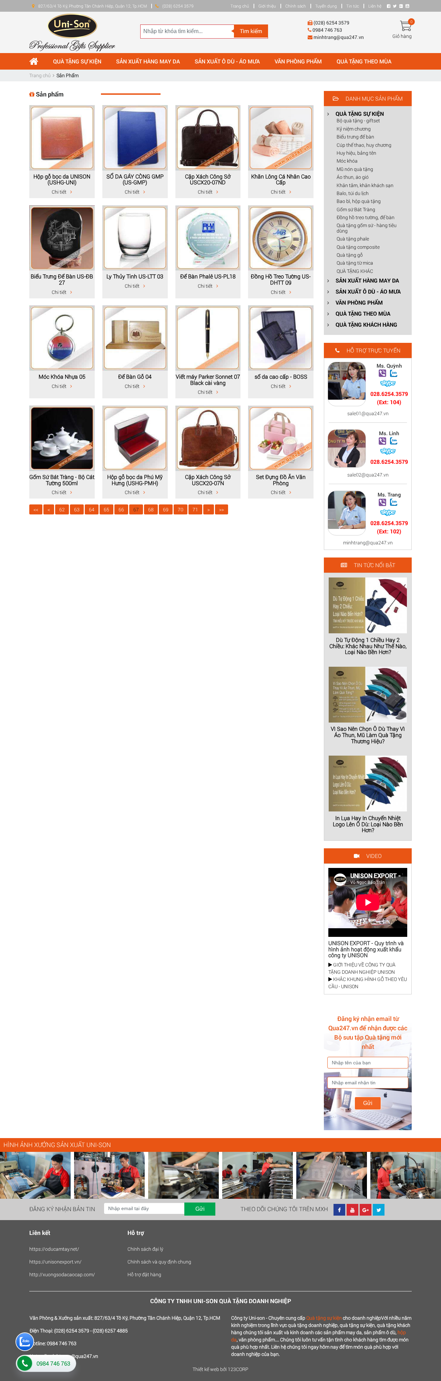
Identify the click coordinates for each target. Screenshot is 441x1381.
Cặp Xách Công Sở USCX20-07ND (207, 179)
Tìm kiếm (251, 30)
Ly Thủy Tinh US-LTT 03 (134, 276)
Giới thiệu (267, 6)
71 (195, 509)
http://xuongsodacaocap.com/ (62, 1274)
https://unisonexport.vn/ (55, 1261)
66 (121, 509)
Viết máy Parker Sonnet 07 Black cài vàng (208, 379)
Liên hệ (374, 6)
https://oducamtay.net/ (54, 1249)
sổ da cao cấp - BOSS (281, 376)
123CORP (238, 1369)
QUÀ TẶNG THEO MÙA (364, 61)
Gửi (367, 1103)
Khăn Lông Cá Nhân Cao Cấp (281, 179)
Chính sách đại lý (145, 1249)
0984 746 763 (53, 1363)
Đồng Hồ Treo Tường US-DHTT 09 (281, 279)
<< (35, 509)
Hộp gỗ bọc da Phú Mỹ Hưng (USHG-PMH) (135, 480)
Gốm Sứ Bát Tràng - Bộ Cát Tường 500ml (61, 480)
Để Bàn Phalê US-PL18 (208, 276)
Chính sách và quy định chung (159, 1261)
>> (221, 509)
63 (77, 509)
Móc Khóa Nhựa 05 (62, 376)
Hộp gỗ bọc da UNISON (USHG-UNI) (61, 179)
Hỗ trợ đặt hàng (144, 1274)
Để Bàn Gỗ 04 (135, 376)
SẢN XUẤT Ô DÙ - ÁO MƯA (227, 61)
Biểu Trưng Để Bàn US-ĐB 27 (62, 279)
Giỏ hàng (402, 36)
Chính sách (295, 6)
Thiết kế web (206, 1369)
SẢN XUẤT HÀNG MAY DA (148, 61)
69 (165, 509)
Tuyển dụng (326, 6)
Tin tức (352, 6)
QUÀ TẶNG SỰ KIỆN (77, 61)
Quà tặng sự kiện (324, 1317)
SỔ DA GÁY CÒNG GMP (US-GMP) (135, 179)
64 (91, 509)
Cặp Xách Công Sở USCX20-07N (207, 480)
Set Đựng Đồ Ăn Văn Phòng (281, 480)
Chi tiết (60, 191)
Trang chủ (239, 6)
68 (151, 509)
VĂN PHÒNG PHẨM (298, 61)
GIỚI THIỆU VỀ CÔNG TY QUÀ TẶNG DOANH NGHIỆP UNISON (362, 968)
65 (106, 509)
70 (180, 509)
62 (62, 509)
